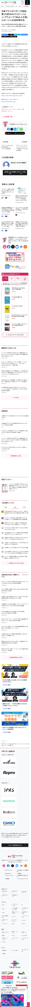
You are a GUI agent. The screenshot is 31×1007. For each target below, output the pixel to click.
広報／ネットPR (5, 920)
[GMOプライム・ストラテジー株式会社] (9, 823)
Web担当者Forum (7, 2)
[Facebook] (9, 247)
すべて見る (16, 397)
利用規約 (19, 873)
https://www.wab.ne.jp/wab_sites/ (12, 95)
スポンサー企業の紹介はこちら (15, 845)
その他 (23, 923)
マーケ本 (5, 278)
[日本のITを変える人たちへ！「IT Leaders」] (22, 983)
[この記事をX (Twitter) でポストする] (11, 129)
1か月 (24, 507)
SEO (2, 6)
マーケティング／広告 (10, 6)
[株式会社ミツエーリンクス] (9, 761)
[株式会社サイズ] (9, 812)
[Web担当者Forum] (15, 857)
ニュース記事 (14, 950)
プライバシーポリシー (9, 875)
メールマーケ (5, 923)
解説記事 (4, 950)
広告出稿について (15, 895)
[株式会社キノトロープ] (9, 801)
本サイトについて (8, 870)
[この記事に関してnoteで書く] (18, 129)
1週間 (15, 507)
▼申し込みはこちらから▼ (7, 993)
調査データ (24, 932)
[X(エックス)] (13, 247)
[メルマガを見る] (3, 865)
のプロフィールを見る (15, 172)
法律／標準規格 (5, 916)
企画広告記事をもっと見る (16, 657)
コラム (13, 935)
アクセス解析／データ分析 (15, 908)
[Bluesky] (17, 865)
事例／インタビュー (15, 932)
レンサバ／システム (25, 916)
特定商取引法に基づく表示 (22, 876)
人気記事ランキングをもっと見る (16, 563)
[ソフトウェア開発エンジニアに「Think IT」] (22, 974)
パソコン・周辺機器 (24, 278)
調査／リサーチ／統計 (15, 912)
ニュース (3, 742)
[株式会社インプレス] (15, 964)
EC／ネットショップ (14, 920)
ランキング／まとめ (25, 938)
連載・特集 (24, 891)
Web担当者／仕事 (25, 912)
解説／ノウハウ (5, 932)
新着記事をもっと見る (16, 456)
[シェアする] (8, 129)
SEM (13, 923)
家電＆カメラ (18, 278)
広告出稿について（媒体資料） (22, 870)
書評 (3, 935)
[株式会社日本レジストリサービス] (9, 789)
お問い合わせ (8, 873)
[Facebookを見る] (8, 865)
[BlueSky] (17, 247)
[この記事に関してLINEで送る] (21, 129)
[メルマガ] (4, 247)
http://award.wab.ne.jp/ (9, 101)
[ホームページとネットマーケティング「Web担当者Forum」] (7, 978)
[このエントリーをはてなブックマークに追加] (15, 129)
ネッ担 (18, 241)
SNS (20, 6)
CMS (3, 912)
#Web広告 (4, 111)
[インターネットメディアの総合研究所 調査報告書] (22, 978)
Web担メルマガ (15, 891)
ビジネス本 (12, 278)
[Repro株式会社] (9, 772)
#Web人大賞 (21, 109)
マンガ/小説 (24, 935)
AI (16, 6)
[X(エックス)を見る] (12, 865)
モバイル (23, 920)
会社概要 (7, 878)
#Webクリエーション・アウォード (9, 109)
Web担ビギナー (4, 891)
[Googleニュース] (21, 247)
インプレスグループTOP (23, 878)
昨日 (6, 507)
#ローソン (10, 111)
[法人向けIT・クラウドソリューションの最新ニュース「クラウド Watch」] (7, 983)
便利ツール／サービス (5, 938)
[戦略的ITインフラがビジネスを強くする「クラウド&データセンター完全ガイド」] (7, 974)
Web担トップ (4, 741)
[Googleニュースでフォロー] (21, 865)
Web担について (5, 895)
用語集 (3, 953)
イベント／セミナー (15, 938)
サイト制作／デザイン (25, 908)
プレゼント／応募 (25, 950)
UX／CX (13, 916)
